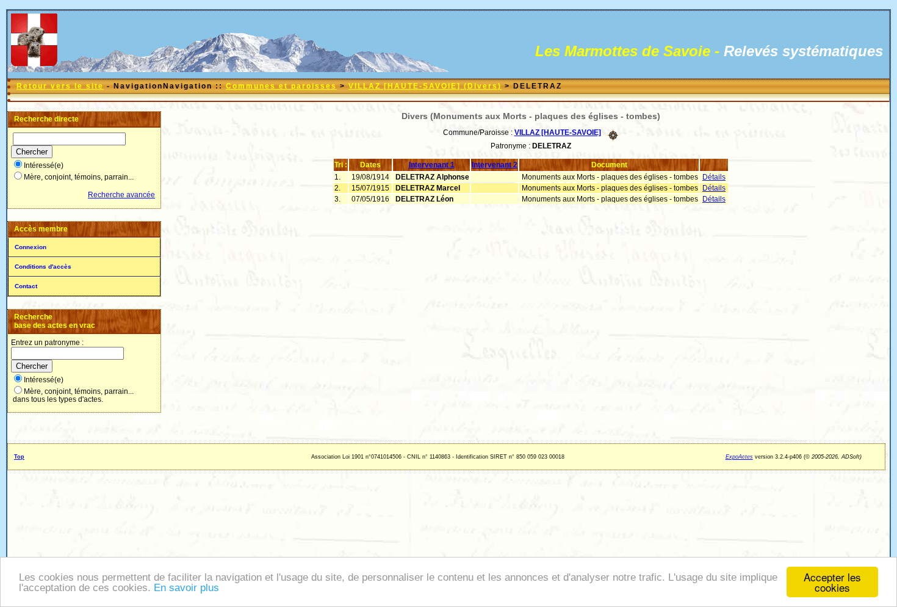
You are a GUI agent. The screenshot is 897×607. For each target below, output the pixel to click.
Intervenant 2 (494, 165)
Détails (714, 177)
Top (19, 457)
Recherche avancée (121, 195)
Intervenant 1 (432, 165)
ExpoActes (739, 457)
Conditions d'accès (43, 266)
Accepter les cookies (832, 582)
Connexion (30, 247)
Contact (26, 286)
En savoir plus (186, 588)
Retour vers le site (60, 86)
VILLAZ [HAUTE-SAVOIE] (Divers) (425, 86)
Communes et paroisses (281, 86)
